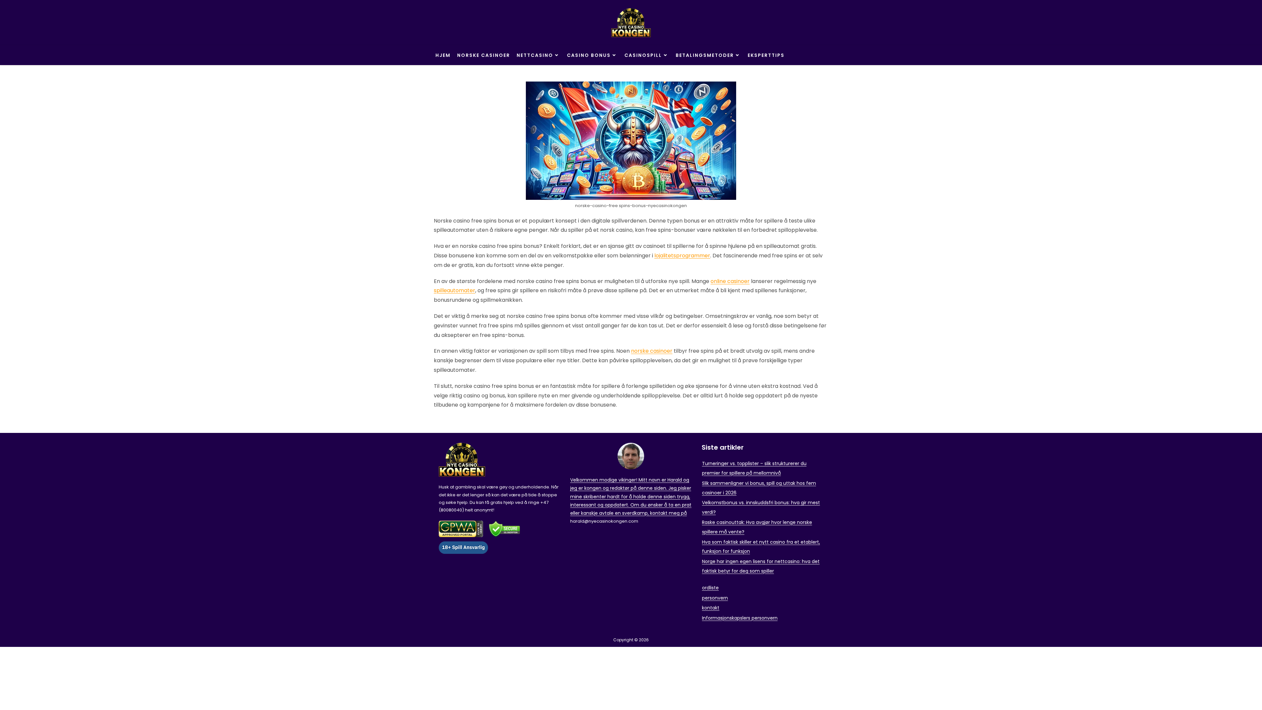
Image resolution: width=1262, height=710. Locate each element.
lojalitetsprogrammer (682, 255)
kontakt (710, 607)
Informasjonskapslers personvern (740, 618)
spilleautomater (454, 290)
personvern (715, 598)
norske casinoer (651, 351)
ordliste (710, 587)
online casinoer (730, 281)
